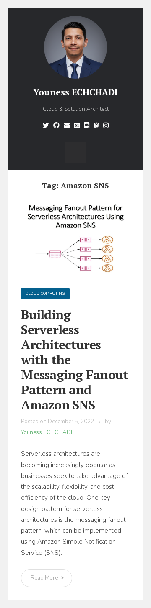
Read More (45, 578)
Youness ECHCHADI (75, 92)
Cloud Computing (45, 293)
